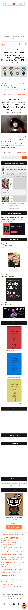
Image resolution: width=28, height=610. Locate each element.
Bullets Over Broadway (8, 542)
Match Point (14, 572)
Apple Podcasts (12, 203)
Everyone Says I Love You (18, 557)
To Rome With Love (8, 584)
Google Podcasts (21, 203)
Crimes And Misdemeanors (8, 552)
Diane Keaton (17, 554)
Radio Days (3, 578)
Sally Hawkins (10, 578)
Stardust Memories (6, 579)
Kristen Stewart (5, 566)
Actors (10, 49)
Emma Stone (6, 557)
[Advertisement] (14, 21)
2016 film (3, 534)
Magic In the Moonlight (11, 569)
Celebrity (3, 550)
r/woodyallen (14, 519)
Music (18, 49)
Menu (4, 44)
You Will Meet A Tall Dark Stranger (8, 589)
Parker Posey (18, 575)
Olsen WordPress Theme (11, 607)
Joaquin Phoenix (5, 564)
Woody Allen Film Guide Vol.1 (14, 350)
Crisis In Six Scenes (21, 552)
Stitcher (16, 205)
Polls (18, 99)
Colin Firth (8, 550)
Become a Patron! (14, 208)
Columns (4, 596)
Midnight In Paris (8, 575)
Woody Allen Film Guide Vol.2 (14, 377)
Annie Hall (19, 534)
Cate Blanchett (17, 547)
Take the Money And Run (18, 579)
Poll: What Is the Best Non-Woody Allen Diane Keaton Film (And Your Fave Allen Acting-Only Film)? (14, 106)
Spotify (12, 205)
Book (3, 594)
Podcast (8, 594)
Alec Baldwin (9, 534)
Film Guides (15, 594)
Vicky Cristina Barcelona (7, 587)
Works (21, 594)
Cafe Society (6, 547)
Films (14, 49)
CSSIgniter (20, 607)
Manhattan (5, 572)
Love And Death (14, 566)
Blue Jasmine (11, 537)
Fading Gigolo (4, 559)
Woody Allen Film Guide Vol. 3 (14, 403)
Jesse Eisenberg (19, 562)
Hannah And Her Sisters (15, 559)
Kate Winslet (19, 564)
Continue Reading (21, 94)
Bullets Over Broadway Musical (9, 544)
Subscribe (17, 176)
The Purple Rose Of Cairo (8, 582)
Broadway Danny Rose (6, 540)
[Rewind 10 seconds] (8, 174)
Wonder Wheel (18, 587)
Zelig (16, 589)
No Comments (19, 62)
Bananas (3, 538)
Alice (13, 534)
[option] (14, 186)
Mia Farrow (19, 572)
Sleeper (14, 578)
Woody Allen (11, 596)
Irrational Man (7, 562)
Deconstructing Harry (6, 554)
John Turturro (13, 564)
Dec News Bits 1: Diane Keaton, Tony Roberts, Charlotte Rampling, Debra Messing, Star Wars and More (14, 56)
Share (24, 176)
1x (10, 173)
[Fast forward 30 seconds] (14, 174)
